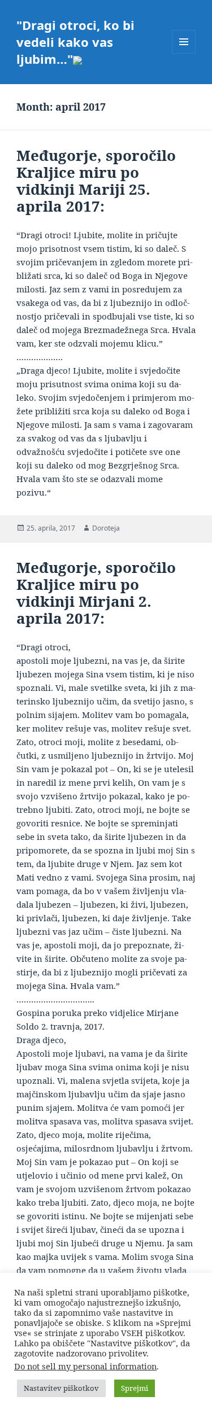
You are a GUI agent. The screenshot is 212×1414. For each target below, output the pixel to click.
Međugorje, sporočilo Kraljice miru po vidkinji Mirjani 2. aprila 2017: (96, 592)
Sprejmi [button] (134, 1388)
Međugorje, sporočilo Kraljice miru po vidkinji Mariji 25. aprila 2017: (96, 180)
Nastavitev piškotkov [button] (61, 1388)
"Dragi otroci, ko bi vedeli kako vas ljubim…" (75, 41)
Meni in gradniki (184, 53)
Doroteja (106, 528)
